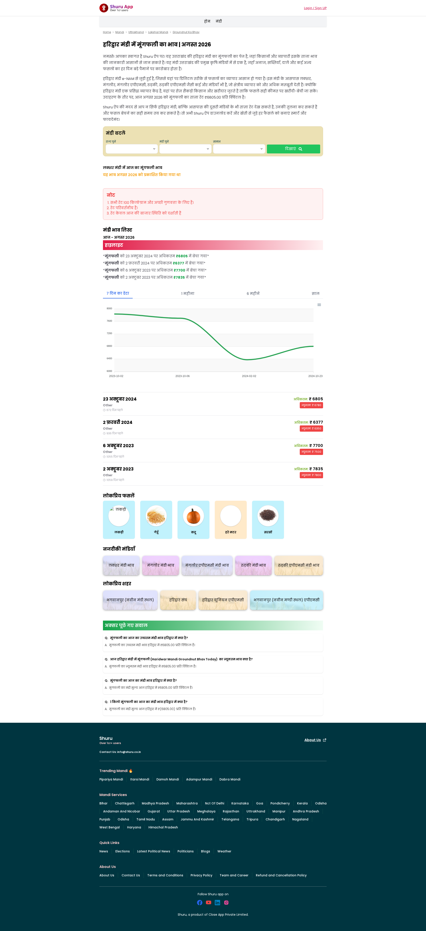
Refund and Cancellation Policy (281, 875)
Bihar (103, 803)
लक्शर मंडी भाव (121, 565)
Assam (167, 819)
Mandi (119, 32)
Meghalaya (206, 811)
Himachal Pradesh (163, 827)
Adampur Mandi (199, 779)
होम (207, 21)
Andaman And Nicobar (121, 811)
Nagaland (300, 819)
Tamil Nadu (145, 819)
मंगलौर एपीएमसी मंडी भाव (207, 565)
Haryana (134, 827)
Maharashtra (187, 803)
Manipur (279, 811)
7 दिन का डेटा (117, 293)
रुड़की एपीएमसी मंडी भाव (299, 565)
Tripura (252, 819)
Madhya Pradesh (155, 803)
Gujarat (154, 811)
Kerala (302, 803)
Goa (259, 803)
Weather (224, 851)
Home (107, 32)
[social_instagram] (226, 902)
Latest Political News (153, 851)
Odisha (321, 803)
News (103, 851)
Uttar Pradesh (178, 811)
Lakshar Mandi (158, 32)
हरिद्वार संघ (178, 600)
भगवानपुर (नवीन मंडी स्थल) (130, 600)
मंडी (219, 21)
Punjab (104, 819)
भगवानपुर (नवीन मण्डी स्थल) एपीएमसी (287, 600)
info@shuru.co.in (129, 752)
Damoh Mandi (167, 779)
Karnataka (240, 803)
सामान (217, 141)
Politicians (186, 851)
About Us (312, 739)
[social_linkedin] (217, 902)
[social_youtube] (208, 902)
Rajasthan (231, 811)
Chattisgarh (124, 803)
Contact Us (131, 875)
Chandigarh (275, 819)
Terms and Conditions (165, 875)
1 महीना (187, 293)
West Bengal (109, 827)
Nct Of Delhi (214, 803)
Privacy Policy (201, 875)
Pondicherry (280, 803)
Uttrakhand (136, 32)
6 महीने (253, 293)
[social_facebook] (199, 902)
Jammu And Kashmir (197, 819)
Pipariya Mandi (111, 779)
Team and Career (234, 875)
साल (316, 293)
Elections (122, 851)
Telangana (230, 819)
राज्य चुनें (111, 141)
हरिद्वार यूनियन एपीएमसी (223, 600)
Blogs (205, 851)
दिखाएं (290, 148)
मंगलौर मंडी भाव (160, 565)
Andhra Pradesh (306, 811)
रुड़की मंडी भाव (253, 565)
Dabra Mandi (229, 779)
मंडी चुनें (164, 141)
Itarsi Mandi (139, 779)
